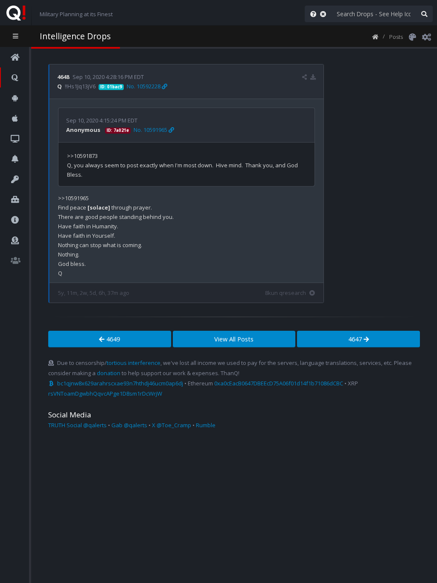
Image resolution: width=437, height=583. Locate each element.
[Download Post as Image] (313, 77)
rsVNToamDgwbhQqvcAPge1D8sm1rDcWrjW (105, 393)
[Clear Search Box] (325, 14)
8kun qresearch (285, 293)
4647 (356, 339)
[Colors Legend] (412, 36)
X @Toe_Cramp (171, 425)
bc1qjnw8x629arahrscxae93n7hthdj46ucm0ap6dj (120, 383)
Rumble (206, 425)
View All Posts (233, 339)
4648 (63, 77)
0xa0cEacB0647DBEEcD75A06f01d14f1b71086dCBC (278, 383)
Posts (396, 37)
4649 (112, 339)
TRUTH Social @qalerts (77, 425)
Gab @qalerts (129, 425)
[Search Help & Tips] (311, 14)
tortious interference (133, 363)
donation (108, 373)
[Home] (375, 36)
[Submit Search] (424, 14)
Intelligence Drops (75, 36)
